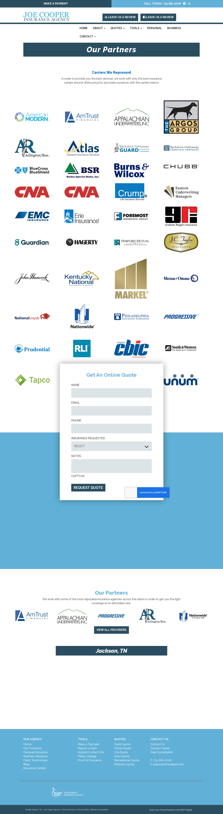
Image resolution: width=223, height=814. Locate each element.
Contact (87, 36)
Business (174, 28)
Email (75, 402)
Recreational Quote (126, 760)
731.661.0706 (172, 3)
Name (75, 385)
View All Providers (111, 629)
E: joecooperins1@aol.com (167, 764)
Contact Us (157, 744)
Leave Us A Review (121, 17)
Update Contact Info (91, 752)
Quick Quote (122, 744)
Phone (76, 420)
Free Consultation (161, 752)
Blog (26, 764)
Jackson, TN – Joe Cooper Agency (46, 810)
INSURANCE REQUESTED (88, 438)
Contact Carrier (160, 748)
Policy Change (87, 756)
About (98, 28)
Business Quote (124, 764)
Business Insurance (35, 756)
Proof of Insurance (90, 760)
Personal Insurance (35, 752)
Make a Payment (88, 744)
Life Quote (121, 752)
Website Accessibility (99, 810)
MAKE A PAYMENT (56, 3)
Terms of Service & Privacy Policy (75, 810)
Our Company (32, 748)
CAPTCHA (78, 476)
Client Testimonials (35, 760)
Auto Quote (121, 756)
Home (84, 28)
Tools (135, 28)
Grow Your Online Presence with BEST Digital (170, 810)
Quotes (116, 28)
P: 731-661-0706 (161, 760)
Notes (76, 456)
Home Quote (122, 748)
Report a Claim (87, 748)
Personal (154, 28)
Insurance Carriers (34, 768)
